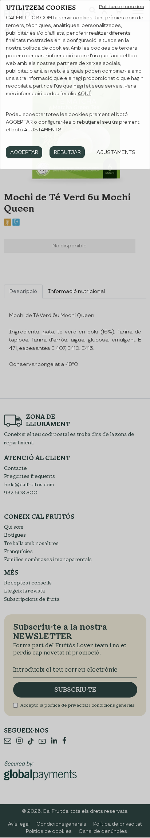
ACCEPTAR (24, 152)
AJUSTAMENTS (115, 152)
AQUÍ (84, 94)
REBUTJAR (67, 152)
